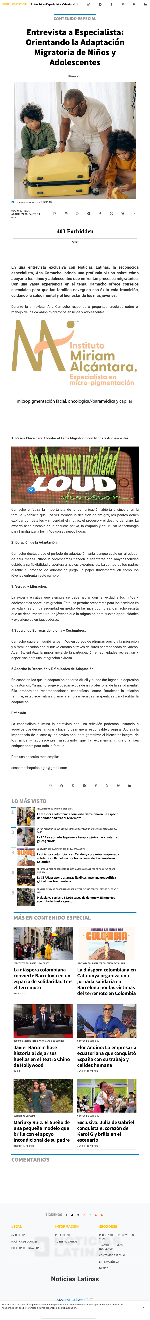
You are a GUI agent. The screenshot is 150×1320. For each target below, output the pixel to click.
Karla (17, 1071)
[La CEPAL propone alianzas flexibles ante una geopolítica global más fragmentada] (26, 877)
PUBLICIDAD (62, 1235)
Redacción (20, 993)
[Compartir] (88, 4)
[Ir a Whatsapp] (90, 1215)
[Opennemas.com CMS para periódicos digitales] (75, 1299)
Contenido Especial (112, 1255)
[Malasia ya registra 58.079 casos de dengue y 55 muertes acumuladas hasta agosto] (26, 897)
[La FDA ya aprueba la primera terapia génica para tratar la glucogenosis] (26, 836)
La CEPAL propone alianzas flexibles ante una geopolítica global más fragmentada (76, 879)
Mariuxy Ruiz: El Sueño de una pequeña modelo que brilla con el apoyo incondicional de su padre (42, 1131)
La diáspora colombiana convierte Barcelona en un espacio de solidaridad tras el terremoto (77, 816)
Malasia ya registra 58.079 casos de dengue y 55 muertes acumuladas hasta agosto (76, 899)
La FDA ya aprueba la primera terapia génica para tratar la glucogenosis (77, 839)
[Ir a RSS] (101, 1215)
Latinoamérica (109, 1261)
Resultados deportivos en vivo (116, 1237)
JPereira (73, 76)
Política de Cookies (24, 1241)
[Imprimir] (66, 213)
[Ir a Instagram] (84, 1215)
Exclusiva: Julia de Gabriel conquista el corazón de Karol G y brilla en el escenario (105, 1131)
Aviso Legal (19, 1235)
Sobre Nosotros (66, 1241)
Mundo (103, 1268)
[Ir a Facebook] (66, 1215)
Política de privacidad (26, 1248)
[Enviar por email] (54, 213)
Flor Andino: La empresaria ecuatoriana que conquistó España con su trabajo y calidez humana (106, 1056)
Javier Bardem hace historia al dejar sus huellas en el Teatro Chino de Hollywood (42, 1056)
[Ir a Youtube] (96, 1215)
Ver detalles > (68, 1315)
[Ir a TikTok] (72, 1215)
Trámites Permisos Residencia (111, 1247)
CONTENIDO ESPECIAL (14, 4)
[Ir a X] (78, 1215)
